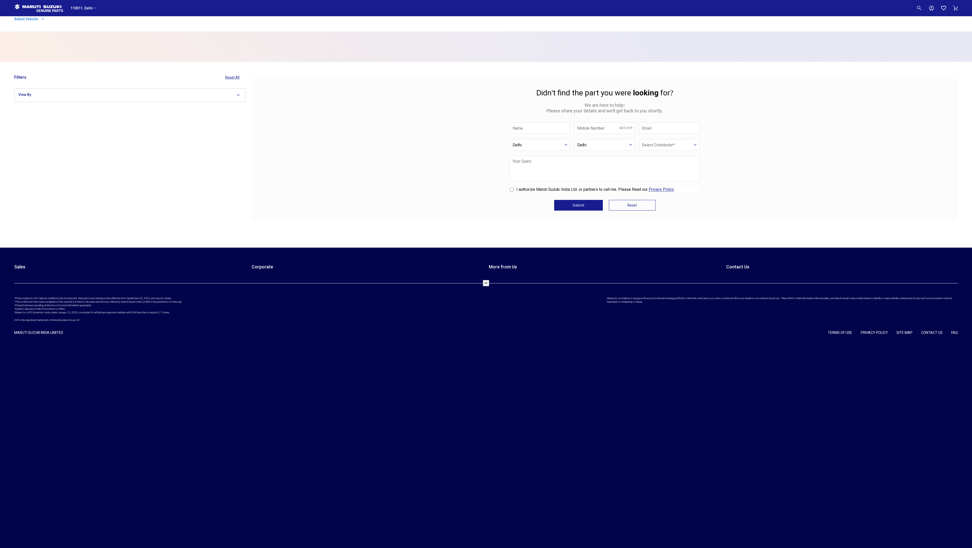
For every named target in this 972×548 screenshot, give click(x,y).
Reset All (232, 77)
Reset (632, 205)
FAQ (954, 333)
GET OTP (625, 128)
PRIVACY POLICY (874, 333)
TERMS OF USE (840, 333)
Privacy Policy (661, 189)
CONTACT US (932, 333)
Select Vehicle (26, 18)
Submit (578, 205)
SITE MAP (904, 333)
